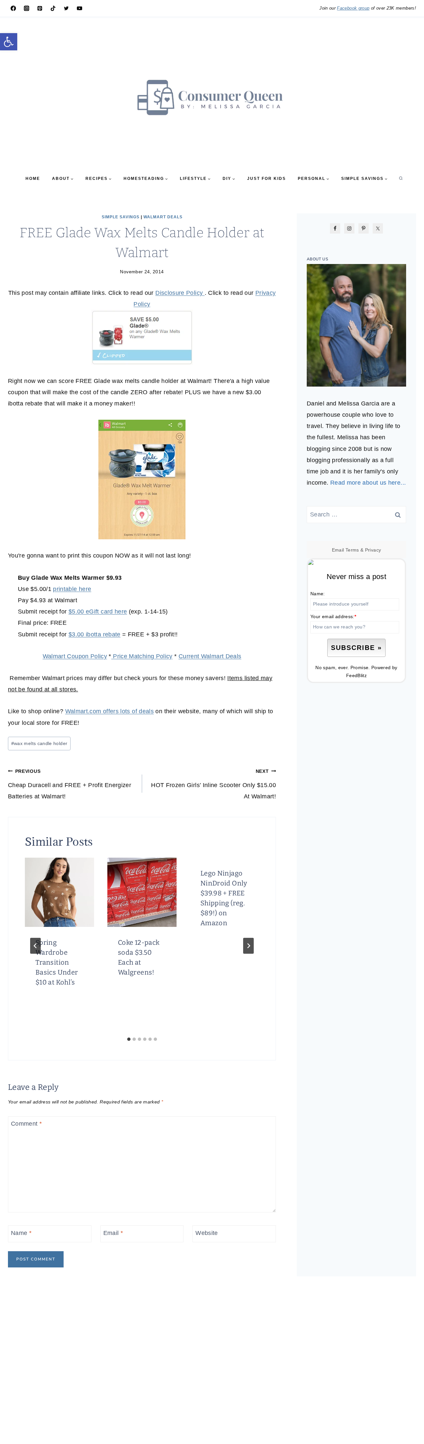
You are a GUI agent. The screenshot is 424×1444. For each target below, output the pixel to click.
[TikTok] (53, 8)
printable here (72, 589)
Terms (352, 550)
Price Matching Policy (142, 656)
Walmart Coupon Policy (75, 656)
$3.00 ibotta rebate (95, 634)
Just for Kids (266, 178)
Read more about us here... (368, 482)
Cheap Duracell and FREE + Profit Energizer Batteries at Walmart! (69, 784)
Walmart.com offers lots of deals (109, 711)
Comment (26, 1124)
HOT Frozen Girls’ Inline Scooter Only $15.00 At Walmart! (213, 784)
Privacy (373, 550)
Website (206, 1233)
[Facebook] (13, 8)
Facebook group (353, 8)
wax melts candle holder (39, 743)
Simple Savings (120, 217)
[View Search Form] (401, 179)
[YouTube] (79, 8)
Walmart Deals (163, 217)
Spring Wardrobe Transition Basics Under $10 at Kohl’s (56, 962)
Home (33, 178)
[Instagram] (26, 8)
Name (21, 1233)
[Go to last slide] (35, 946)
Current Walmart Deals (210, 656)
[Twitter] (66, 8)
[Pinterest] (39, 8)
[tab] (129, 1039)
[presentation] (59, 892)
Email (113, 1233)
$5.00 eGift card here (98, 611)
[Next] (248, 946)
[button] (8, 41)
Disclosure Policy (179, 293)
